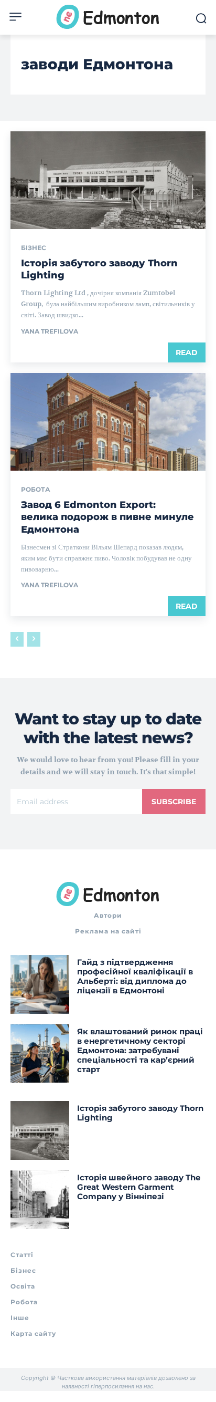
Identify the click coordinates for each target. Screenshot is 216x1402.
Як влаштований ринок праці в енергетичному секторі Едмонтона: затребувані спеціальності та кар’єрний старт (140, 1050)
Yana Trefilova (49, 331)
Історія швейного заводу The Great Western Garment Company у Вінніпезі (138, 1186)
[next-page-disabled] (33, 639)
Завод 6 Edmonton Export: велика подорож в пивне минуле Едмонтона (107, 517)
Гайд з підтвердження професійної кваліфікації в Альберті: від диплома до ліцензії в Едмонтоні (135, 976)
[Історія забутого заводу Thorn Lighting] (108, 180)
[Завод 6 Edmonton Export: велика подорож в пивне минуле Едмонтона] (108, 422)
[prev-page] (17, 639)
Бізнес (33, 248)
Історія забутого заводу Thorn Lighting (140, 1113)
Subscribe (174, 801)
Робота (35, 489)
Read (187, 352)
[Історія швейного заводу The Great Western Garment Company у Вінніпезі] (39, 1199)
